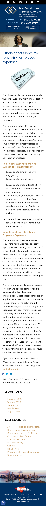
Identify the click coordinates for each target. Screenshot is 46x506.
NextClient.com (22, 501)
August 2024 (13, 411)
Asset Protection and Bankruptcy (23, 427)
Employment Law (16, 439)
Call (14, 2)
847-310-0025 (32, 19)
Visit (26, 2)
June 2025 (12, 405)
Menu (38, 2)
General (11, 446)
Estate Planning (15, 442)
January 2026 (14, 402)
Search (32, 2)
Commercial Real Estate (19, 436)
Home (8, 2)
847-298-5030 (29, 22)
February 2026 (14, 399)
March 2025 (13, 408)
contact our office (11, 369)
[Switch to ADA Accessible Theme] (3, 502)
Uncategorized (14, 455)
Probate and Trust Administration (23, 452)
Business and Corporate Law (21, 430)
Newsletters (13, 449)
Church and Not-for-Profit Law (22, 433)
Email (20, 2)
